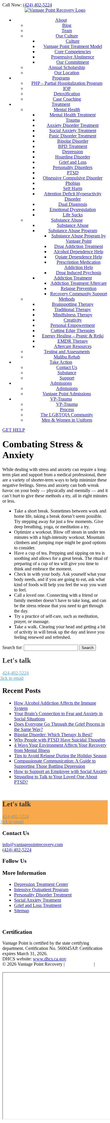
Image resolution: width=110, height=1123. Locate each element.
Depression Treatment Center (41, 884)
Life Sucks (73, 214)
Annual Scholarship (66, 67)
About (61, 20)
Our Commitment (72, 62)
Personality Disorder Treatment (43, 894)
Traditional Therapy (72, 309)
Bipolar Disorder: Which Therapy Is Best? (53, 734)
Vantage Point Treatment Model (72, 46)
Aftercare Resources (73, 346)
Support (67, 377)
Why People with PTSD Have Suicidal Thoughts (59, 739)
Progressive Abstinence (72, 56)
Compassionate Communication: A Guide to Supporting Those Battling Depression (55, 763)
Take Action (61, 362)
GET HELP (13, 429)
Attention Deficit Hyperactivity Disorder (72, 196)
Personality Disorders (72, 167)
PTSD (73, 172)
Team (67, 30)
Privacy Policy (79, 964)
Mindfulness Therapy (72, 314)
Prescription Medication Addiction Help (79, 265)
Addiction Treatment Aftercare (78, 283)
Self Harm (72, 188)
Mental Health (67, 109)
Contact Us (66, 367)
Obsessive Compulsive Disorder (72, 177)
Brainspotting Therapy (73, 304)
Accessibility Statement (23, 969)
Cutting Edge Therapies (73, 330)
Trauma (73, 120)
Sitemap (21, 910)
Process (67, 409)
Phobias (72, 183)
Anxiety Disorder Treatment (73, 125)
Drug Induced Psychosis (78, 272)
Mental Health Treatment (73, 114)
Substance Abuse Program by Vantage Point (78, 238)
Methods (67, 298)
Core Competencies (73, 51)
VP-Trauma (61, 398)
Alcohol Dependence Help (78, 251)
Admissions (61, 383)
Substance (66, 372)
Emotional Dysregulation (73, 209)
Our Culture (67, 35)
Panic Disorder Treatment (72, 135)
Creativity (73, 320)
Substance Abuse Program (72, 230)
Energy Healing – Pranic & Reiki (73, 335)
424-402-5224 (15, 672)
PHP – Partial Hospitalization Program (66, 83)
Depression (72, 151)
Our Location (66, 72)
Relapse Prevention (79, 288)
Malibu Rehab (67, 356)
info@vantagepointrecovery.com (32, 844)
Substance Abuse (67, 220)
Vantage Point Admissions (67, 393)
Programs (61, 77)
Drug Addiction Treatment (78, 246)
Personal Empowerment (72, 325)
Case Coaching (67, 98)
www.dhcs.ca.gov (49, 958)
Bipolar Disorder (72, 141)
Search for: (12, 647)
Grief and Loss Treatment (37, 905)
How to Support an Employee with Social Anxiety (60, 771)
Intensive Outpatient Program (41, 889)
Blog (66, 25)
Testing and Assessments (67, 351)
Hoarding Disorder (72, 156)
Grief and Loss (73, 162)
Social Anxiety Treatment (72, 130)
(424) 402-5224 (37, 4)
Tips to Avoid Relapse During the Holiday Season (60, 755)
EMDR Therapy (72, 341)
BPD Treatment (72, 146)
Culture (72, 41)
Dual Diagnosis (72, 204)
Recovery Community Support (78, 293)
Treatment (61, 104)
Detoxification (67, 93)
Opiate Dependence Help (78, 256)
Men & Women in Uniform (67, 420)
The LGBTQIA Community (66, 414)
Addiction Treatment (73, 277)
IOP (67, 88)
